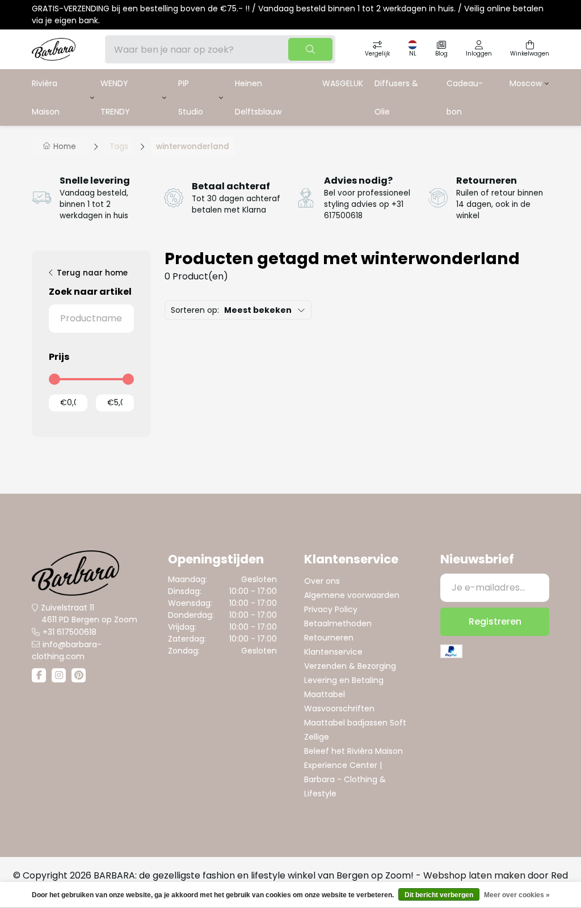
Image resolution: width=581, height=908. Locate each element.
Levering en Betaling (344, 680)
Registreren (495, 621)
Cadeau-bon (465, 97)
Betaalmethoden (338, 623)
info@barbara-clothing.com (67, 650)
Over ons (322, 581)
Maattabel (324, 694)
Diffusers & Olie (396, 97)
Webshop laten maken (474, 875)
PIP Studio (190, 97)
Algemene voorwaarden (351, 595)
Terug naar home (92, 273)
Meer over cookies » (517, 895)
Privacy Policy (330, 609)
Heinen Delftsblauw (258, 97)
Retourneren (328, 637)
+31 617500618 (69, 632)
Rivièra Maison (46, 97)
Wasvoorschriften (339, 708)
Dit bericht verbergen (439, 895)
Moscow (526, 83)
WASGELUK (342, 83)
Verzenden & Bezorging (350, 666)
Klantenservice (333, 651)
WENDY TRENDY (115, 97)
